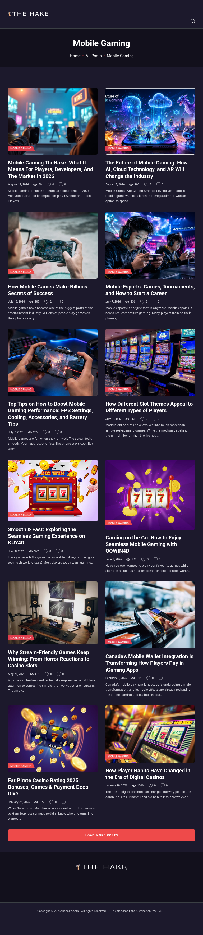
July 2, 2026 (113, 419)
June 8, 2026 (16, 551)
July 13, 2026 (16, 301)
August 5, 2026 (115, 184)
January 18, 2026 (116, 785)
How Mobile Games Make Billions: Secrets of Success (48, 290)
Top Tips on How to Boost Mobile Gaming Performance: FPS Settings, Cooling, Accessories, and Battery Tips (50, 414)
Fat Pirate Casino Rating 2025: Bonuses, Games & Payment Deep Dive (48, 787)
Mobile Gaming (20, 148)
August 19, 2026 (18, 184)
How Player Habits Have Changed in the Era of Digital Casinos (147, 774)
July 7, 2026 (113, 301)
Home (75, 55)
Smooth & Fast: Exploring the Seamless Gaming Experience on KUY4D (46, 536)
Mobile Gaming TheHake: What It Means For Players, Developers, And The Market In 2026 (50, 169)
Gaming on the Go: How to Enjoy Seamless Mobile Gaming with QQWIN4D (143, 544)
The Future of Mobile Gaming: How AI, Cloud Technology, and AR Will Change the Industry (146, 169)
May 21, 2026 (16, 674)
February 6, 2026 (116, 678)
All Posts (94, 55)
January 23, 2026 (19, 802)
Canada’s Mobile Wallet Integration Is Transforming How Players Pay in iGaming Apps (149, 663)
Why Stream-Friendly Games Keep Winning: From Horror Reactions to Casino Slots (48, 659)
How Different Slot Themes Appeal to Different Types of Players (149, 407)
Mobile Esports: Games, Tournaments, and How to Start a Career (150, 290)
